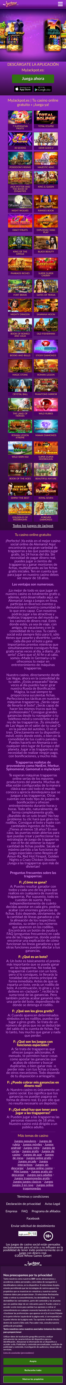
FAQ (24, 1211)
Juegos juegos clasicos (27, 1181)
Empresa (11, 1211)
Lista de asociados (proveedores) (18, 1353)
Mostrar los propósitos (33, 1379)
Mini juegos (21, 1171)
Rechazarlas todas (33, 1370)
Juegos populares (25, 1141)
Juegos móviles (32, 1144)
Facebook (33, 1218)
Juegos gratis (30, 1151)
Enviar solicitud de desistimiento (33, 1226)
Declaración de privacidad (23, 1204)
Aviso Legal (52, 1204)
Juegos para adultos (39, 1175)
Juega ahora (33, 79)
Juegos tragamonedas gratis (32, 1178)
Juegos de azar (32, 1154)
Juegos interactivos (33, 1163)
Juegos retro (31, 1148)
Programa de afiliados (46, 1211)
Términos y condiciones (33, 1196)
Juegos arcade (27, 1161)
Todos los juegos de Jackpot (33, 526)
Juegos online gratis (38, 1158)
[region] (33, 1325)
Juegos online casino (40, 1168)
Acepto (33, 1361)
